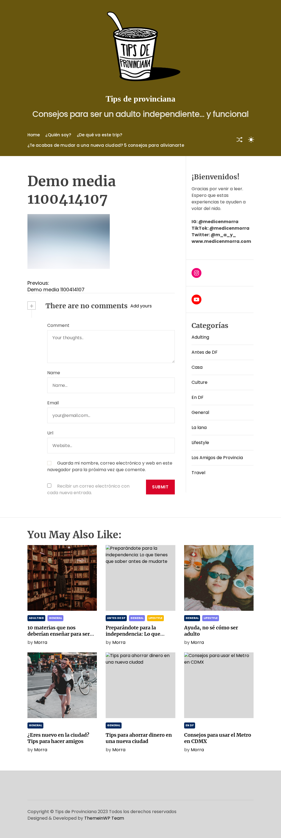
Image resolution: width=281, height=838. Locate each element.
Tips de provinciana (140, 98)
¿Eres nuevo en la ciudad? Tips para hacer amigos (58, 738)
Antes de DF (205, 352)
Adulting (200, 337)
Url (50, 433)
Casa (197, 367)
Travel (198, 473)
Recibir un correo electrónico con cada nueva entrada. (88, 489)
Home (33, 135)
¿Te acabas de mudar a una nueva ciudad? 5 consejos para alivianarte (105, 145)
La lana (199, 427)
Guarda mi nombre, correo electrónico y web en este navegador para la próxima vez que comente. (109, 466)
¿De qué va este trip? (99, 135)
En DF (198, 397)
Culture (199, 382)
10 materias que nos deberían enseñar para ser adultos (58, 633)
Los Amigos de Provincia (217, 457)
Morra (40, 642)
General (200, 412)
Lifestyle (200, 442)
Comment (58, 325)
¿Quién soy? (58, 135)
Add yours (141, 306)
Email (53, 403)
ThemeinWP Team (104, 818)
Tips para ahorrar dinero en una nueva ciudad (139, 738)
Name (53, 373)
